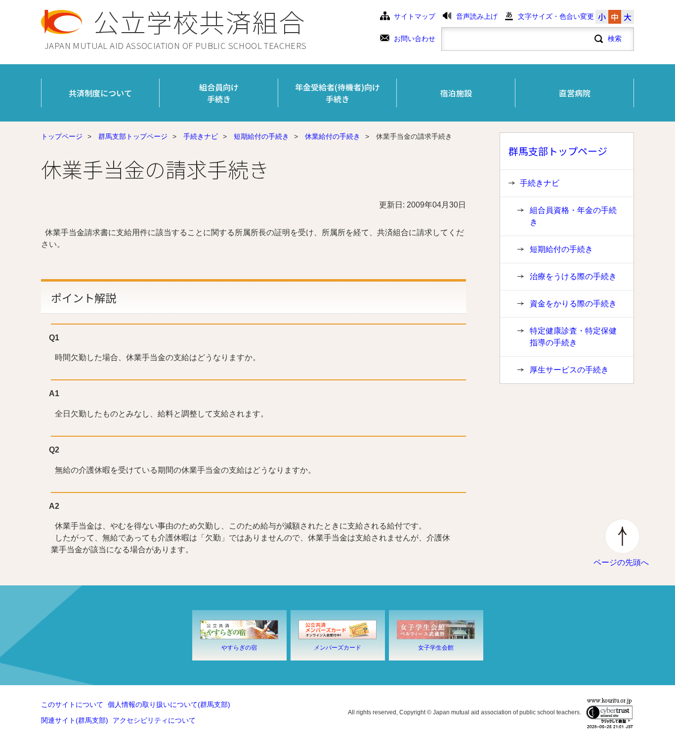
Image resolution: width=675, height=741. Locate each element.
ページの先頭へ (621, 562)
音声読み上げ (477, 16)
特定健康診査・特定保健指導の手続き (573, 337)
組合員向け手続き (219, 93)
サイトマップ (414, 16)
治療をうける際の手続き (573, 276)
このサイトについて (72, 704)
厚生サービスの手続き (569, 370)
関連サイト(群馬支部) (74, 720)
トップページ (62, 136)
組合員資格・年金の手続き (573, 216)
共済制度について (100, 93)
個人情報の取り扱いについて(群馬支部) (169, 704)
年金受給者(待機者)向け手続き (337, 93)
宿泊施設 (456, 93)
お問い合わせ (414, 38)
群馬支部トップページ (133, 136)
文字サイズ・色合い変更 (556, 16)
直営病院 (575, 93)
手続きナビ (200, 136)
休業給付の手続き (332, 136)
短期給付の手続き (261, 136)
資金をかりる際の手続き (573, 303)
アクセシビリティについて (154, 720)
